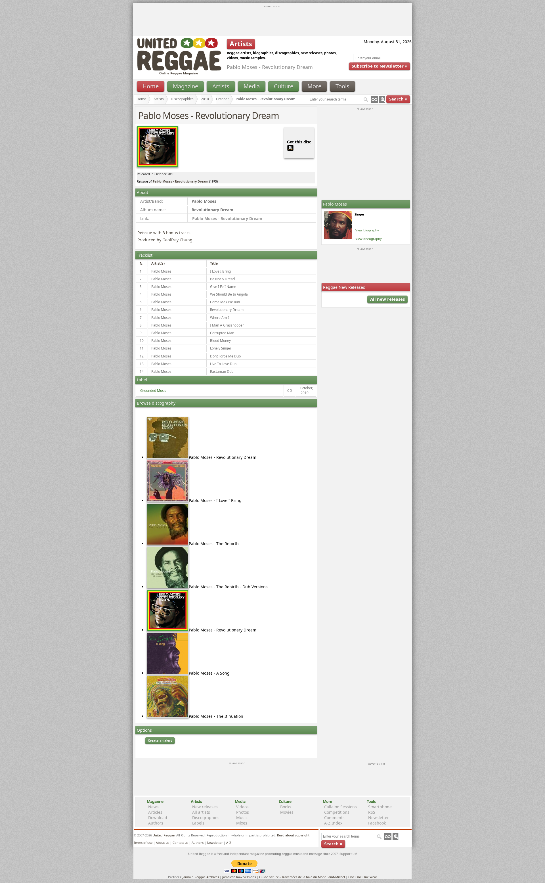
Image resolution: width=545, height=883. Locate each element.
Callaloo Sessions (340, 806)
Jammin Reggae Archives (201, 877)
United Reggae (164, 835)
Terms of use (143, 842)
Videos (242, 806)
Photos (242, 812)
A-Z (228, 842)
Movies (287, 812)
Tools (342, 86)
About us (162, 842)
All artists (201, 812)
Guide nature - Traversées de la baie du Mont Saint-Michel (302, 877)
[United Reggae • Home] (179, 69)
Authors (155, 823)
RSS (371, 812)
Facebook (377, 823)
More (314, 86)
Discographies (182, 99)
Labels (198, 823)
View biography (367, 230)
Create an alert (160, 740)
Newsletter (378, 817)
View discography (368, 239)
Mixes (241, 823)
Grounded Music (153, 390)
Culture (283, 86)
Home (150, 86)
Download (157, 817)
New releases (205, 806)
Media (252, 86)
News (153, 806)
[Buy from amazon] (290, 147)
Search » (398, 99)
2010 (205, 99)
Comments (334, 817)
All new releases (387, 299)
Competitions (336, 812)
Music (242, 817)
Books (285, 806)
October (222, 99)
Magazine (185, 86)
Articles (155, 812)
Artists (220, 86)
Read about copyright (293, 835)
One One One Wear (362, 877)
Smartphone (380, 806)
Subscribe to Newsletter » (379, 66)
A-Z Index (333, 823)
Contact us (180, 842)
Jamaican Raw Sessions (239, 877)
